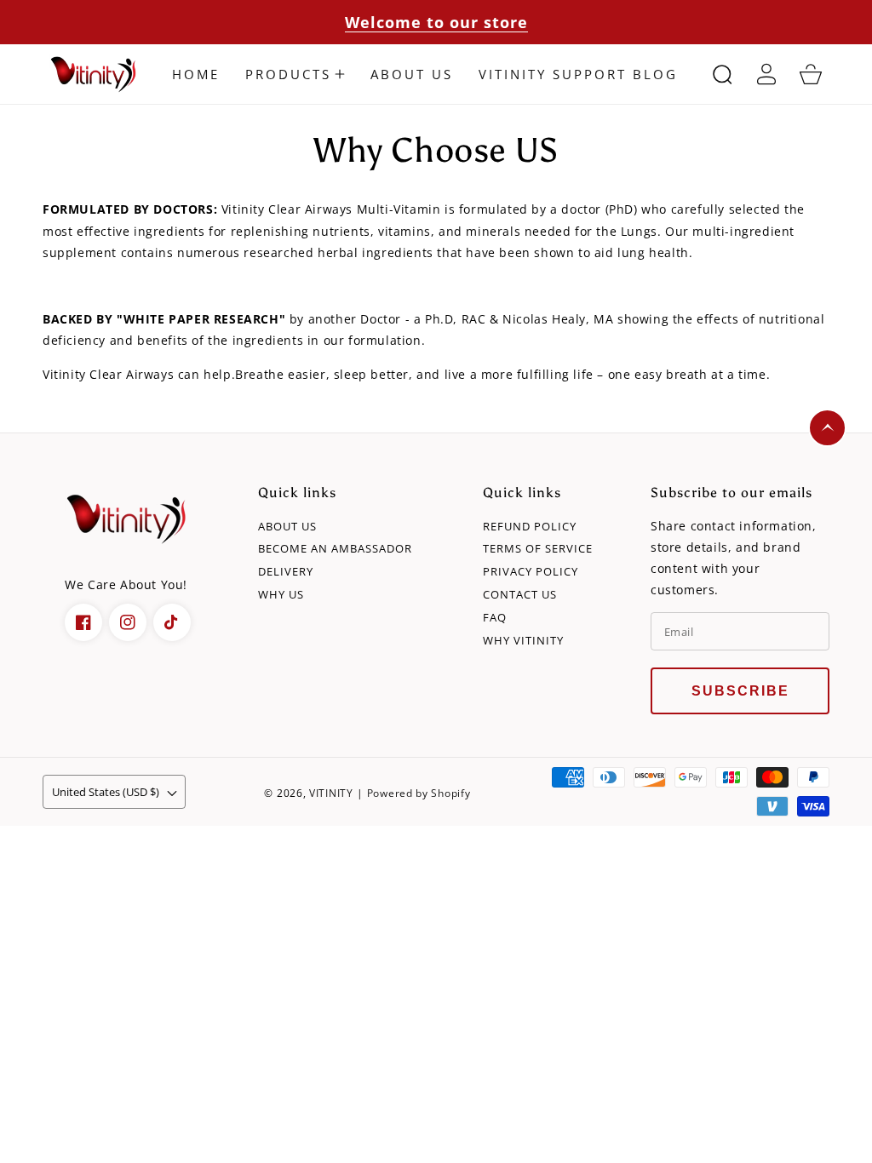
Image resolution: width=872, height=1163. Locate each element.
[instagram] (127, 622)
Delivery (285, 571)
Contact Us (520, 594)
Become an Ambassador (335, 548)
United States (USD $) (105, 791)
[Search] (722, 74)
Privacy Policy (530, 571)
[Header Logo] (95, 74)
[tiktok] (172, 622)
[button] (295, 74)
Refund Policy (530, 526)
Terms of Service (538, 548)
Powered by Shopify (419, 793)
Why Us (281, 594)
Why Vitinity (523, 640)
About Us (287, 526)
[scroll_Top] (827, 428)
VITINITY (331, 793)
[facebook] (83, 622)
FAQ (495, 617)
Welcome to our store (436, 22)
